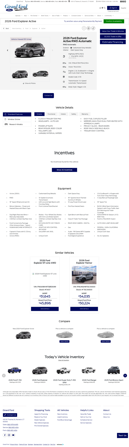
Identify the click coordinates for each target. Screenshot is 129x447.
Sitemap (30, 444)
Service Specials (86, 423)
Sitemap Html (38, 444)
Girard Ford (6, 444)
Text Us (122, 435)
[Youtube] (125, 1)
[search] (104, 8)
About (106, 410)
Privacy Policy (14, 444)
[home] (101, 8)
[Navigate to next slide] (52, 50)
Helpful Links (87, 410)
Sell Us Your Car (85, 417)
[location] (69, 1)
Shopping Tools (42, 410)
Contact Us (11, 415)
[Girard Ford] (20, 8)
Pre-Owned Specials (41, 426)
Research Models (16, 124)
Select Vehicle (64, 341)
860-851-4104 (50, 1)
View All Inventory (63, 360)
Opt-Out (52, 444)
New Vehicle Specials (41, 423)
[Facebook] (121, 1)
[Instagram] (123, 1)
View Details (45, 309)
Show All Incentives (64, 170)
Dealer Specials (39, 420)
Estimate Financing (112, 42)
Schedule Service (86, 420)
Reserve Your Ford (40, 417)
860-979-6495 (35, 1)
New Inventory (62, 414)
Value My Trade (85, 414)
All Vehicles (63, 410)
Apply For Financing (41, 414)
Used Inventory (62, 417)
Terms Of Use (23, 444)
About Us (106, 417)
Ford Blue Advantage (64, 420)
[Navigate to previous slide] (7, 50)
